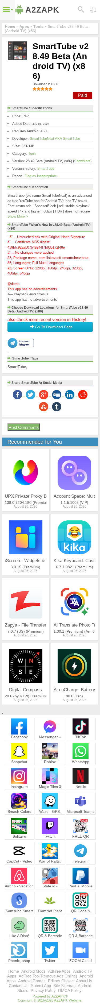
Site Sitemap (64, 985)
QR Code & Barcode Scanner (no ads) (80, 915)
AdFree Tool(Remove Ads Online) (48, 976)
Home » (11, 26)
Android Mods (33, 971)
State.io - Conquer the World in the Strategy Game (50, 893)
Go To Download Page (53, 327)
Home (13, 971)
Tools (32, 154)
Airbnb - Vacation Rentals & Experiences (19, 891)
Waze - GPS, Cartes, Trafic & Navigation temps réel (50, 818)
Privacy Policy (43, 990)
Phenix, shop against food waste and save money (19, 967)
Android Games (32, 981)
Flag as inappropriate (41, 176)
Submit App (41, 985)
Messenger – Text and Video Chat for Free (49, 741)
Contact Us (19, 985)
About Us (84, 981)
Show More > (17, 216)
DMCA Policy (70, 990)
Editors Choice (61, 981)
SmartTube (45, 169)
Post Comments (24, 427)
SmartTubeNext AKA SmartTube (55, 139)
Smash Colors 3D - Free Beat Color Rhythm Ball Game (19, 818)
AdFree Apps (59, 971)
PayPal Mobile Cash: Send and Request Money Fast (80, 893)
